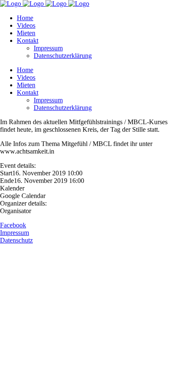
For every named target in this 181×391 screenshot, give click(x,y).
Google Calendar (22, 195)
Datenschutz (16, 240)
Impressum (14, 232)
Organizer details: (23, 203)
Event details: (18, 165)
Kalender (12, 188)
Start (6, 173)
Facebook (13, 225)
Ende (7, 180)
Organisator (15, 210)
